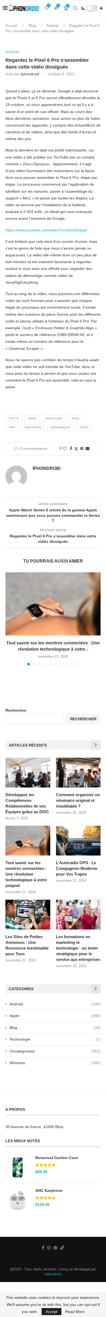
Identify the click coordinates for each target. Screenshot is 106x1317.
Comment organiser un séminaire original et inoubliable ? (78, 800)
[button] (10, 618)
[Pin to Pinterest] (81, 448)
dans (32, 418)
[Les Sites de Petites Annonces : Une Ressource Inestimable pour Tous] (27, 914)
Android (52, 26)
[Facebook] (43, 1247)
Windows (55, 1063)
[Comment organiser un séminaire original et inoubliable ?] (78, 772)
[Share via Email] (87, 448)
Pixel (76, 418)
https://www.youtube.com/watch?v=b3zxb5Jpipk (46, 230)
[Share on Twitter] (76, 448)
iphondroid (30, 74)
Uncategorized (55, 1051)
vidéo (84, 427)
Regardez (33, 427)
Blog (32, 26)
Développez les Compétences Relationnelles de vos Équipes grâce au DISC (27, 803)
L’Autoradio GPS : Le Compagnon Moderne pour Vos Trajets (76, 868)
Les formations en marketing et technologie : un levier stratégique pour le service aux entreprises (78, 948)
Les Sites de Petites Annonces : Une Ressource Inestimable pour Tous (27, 945)
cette (14, 418)
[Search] (75, 8)
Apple (55, 1015)
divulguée (54, 418)
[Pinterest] (55, 1247)
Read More (75, 1311)
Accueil (11, 26)
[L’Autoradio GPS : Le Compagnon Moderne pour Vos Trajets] (78, 841)
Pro (12, 427)
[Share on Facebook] (71, 448)
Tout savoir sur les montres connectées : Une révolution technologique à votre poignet (26, 874)
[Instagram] (49, 1247)
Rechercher (16, 710)
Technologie (55, 1039)
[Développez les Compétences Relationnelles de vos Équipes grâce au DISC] (27, 772)
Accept (51, 1311)
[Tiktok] (62, 1247)
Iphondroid (53, 1274)
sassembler (60, 427)
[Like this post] (65, 448)
